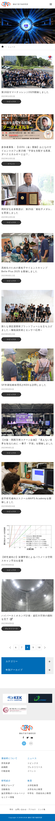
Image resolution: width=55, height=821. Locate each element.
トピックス (33, 763)
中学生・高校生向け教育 (39, 793)
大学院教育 (33, 785)
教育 (30, 780)
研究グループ (7, 785)
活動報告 (5, 789)
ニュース (32, 758)
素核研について (9, 758)
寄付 (11, 809)
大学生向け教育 (35, 789)
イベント (32, 771)
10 (39, 647)
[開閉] (49, 661)
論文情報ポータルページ (13, 793)
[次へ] (44, 647)
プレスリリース (35, 767)
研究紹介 (6, 780)
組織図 (4, 767)
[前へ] (10, 647)
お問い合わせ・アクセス (25, 809)
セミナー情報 (7, 797)
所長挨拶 (5, 763)
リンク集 (41, 809)
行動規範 (5, 771)
